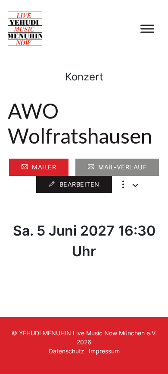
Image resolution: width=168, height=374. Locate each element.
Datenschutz (66, 351)
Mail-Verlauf (122, 167)
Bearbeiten (79, 184)
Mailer (44, 167)
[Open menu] (147, 28)
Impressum (104, 351)
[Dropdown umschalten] (135, 185)
